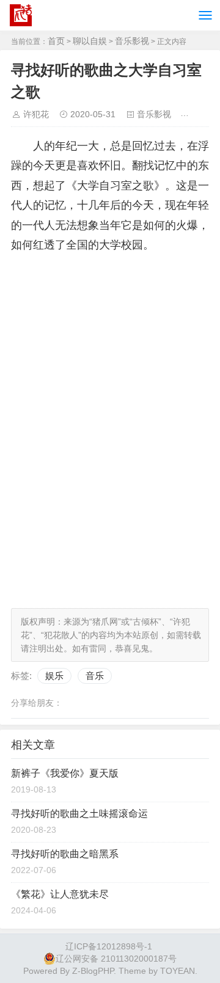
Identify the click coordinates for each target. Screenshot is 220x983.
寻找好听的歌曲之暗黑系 (65, 854)
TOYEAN (177, 971)
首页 (56, 41)
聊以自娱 (90, 41)
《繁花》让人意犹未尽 (60, 894)
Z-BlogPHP (93, 971)
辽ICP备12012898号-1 (108, 946)
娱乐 (54, 675)
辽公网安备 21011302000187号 (116, 958)
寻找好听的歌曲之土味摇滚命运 (79, 813)
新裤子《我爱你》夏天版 (65, 773)
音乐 (95, 675)
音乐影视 (132, 41)
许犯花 (36, 114)
